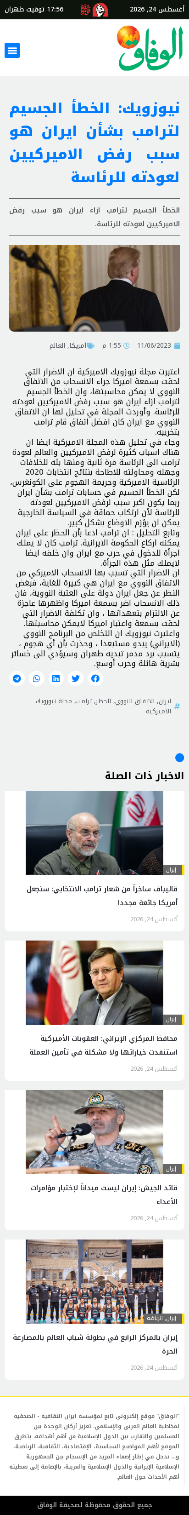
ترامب (84, 701)
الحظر (103, 701)
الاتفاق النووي (135, 701)
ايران (165, 701)
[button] (12, 50)
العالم (57, 345)
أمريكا (77, 345)
